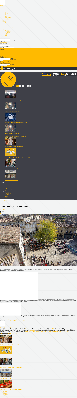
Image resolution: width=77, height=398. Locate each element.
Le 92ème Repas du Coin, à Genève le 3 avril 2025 (11, 389)
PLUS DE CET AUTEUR (14, 333)
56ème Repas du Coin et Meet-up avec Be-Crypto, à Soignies (16, 320)
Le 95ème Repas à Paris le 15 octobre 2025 (14, 146)
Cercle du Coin (27, 328)
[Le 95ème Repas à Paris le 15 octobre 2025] (10, 144)
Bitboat (6, 16)
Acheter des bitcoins (10, 27)
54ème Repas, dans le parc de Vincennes (13, 319)
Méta (3, 29)
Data (3, 20)
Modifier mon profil (6, 53)
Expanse (6, 10)
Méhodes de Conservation (11, 25)
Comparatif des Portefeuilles (11, 24)
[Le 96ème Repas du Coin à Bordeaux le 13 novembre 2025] (10, 155)
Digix (5, 8)
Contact (6, 35)
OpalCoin (6, 13)
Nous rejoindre (7, 32)
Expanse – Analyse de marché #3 (12, 133)
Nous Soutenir (7, 30)
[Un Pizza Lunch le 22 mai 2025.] (6, 376)
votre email (12, 45)
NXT (5, 12)
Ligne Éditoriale (5, 394)
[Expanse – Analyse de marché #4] (10, 109)
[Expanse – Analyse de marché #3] (10, 131)
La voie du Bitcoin (32, 330)
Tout (5, 89)
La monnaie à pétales (65, 331)
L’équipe (6, 34)
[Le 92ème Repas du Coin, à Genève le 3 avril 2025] (6, 387)
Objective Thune (58, 331)
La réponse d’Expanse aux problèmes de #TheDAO (16, 122)
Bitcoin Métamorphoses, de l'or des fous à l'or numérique (45, 331)
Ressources (4, 21)
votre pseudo (12, 58)
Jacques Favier (2, 209)
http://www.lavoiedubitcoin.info (5, 327)
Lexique (8, 185)
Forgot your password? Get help (5, 61)
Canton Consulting (8, 17)
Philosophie (6, 33)
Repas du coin (7, 19)
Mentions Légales (5, 393)
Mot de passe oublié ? (4, 42)
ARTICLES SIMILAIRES (5, 333)
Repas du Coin (52, 328)
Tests (5, 28)
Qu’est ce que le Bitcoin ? (11, 23)
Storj (5, 14)
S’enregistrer (5, 54)
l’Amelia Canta (9, 267)
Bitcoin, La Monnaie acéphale (30, 331)
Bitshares (7, 89)
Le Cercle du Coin (8, 18)
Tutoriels (6, 26)
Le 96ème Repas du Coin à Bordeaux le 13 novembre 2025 (17, 157)
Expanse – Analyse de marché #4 (12, 111)
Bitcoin (4, 201)
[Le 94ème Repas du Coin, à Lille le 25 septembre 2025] (10, 166)
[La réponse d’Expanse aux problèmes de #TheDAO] (10, 120)
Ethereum (6, 9)
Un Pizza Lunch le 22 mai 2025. (11, 180)
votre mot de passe (13, 40)
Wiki (5, 22)
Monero (6, 11)
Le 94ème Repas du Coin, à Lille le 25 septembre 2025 (16, 168)
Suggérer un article (8, 31)
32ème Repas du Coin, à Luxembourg (13, 100)
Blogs (3, 15)
